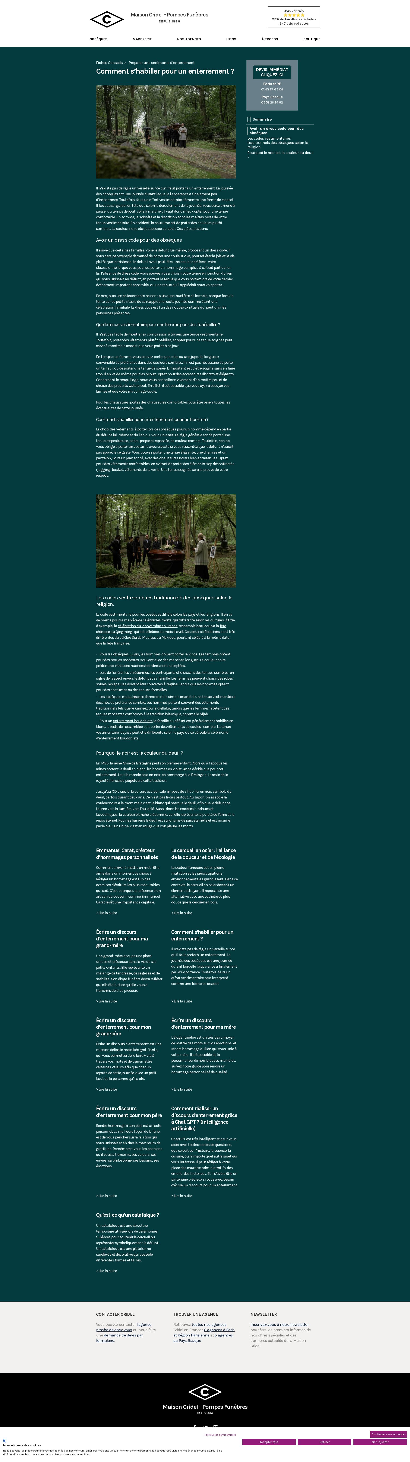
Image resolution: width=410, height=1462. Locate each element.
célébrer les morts (157, 620)
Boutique (311, 39)
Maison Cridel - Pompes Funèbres (205, 1409)
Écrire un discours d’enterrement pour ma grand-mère (122, 939)
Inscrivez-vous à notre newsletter (279, 1324)
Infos (231, 39)
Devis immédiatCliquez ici (272, 72)
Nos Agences (189, 39)
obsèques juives (126, 654)
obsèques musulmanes (124, 696)
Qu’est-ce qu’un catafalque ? (127, 1215)
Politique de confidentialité (220, 1434)
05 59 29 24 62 (272, 99)
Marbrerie (142, 39)
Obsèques (99, 39)
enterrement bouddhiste (133, 720)
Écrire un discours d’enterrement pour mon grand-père (123, 1027)
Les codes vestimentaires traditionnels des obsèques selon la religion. (277, 142)
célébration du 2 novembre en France (147, 626)
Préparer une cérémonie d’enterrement (162, 62)
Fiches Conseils (109, 62)
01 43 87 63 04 (272, 86)
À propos (270, 39)
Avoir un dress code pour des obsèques (277, 130)
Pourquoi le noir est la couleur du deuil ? (280, 154)
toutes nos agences (209, 1324)
